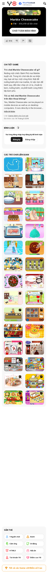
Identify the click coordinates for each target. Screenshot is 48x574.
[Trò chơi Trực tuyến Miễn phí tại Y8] (11, 4)
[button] (9, 111)
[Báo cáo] (23, 40)
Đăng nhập (30, 139)
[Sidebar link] (3, 3)
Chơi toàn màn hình (24, 30)
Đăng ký (16, 139)
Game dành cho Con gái (18, 116)
